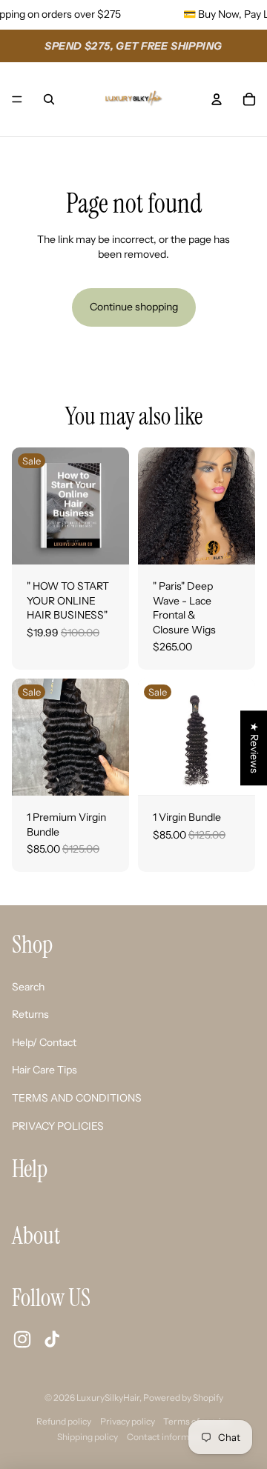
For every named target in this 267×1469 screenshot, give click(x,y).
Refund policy (63, 1421)
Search (28, 986)
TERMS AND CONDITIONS (77, 1098)
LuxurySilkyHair (107, 1397)
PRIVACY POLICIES (58, 1126)
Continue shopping (134, 306)
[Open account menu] (216, 99)
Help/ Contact (44, 1042)
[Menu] (17, 99)
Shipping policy (87, 1436)
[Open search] (49, 99)
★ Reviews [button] (254, 747)
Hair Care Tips (44, 1069)
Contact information (168, 1436)
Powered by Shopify (183, 1397)
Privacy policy (127, 1421)
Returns (30, 1014)
